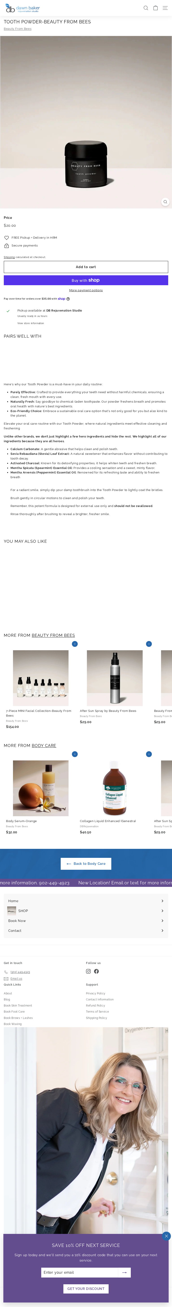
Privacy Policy (95, 993)
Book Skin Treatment (18, 1005)
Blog (7, 999)
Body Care (44, 745)
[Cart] (155, 8)
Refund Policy (95, 1005)
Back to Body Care (89, 864)
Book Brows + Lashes (18, 1018)
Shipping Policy (96, 1018)
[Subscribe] (124, 1273)
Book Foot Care (14, 1011)
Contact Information (100, 999)
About (8, 993)
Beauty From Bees (17, 28)
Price (8, 218)
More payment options (86, 290)
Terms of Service (97, 1011)
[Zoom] (165, 202)
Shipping (9, 257)
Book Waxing (13, 1024)
